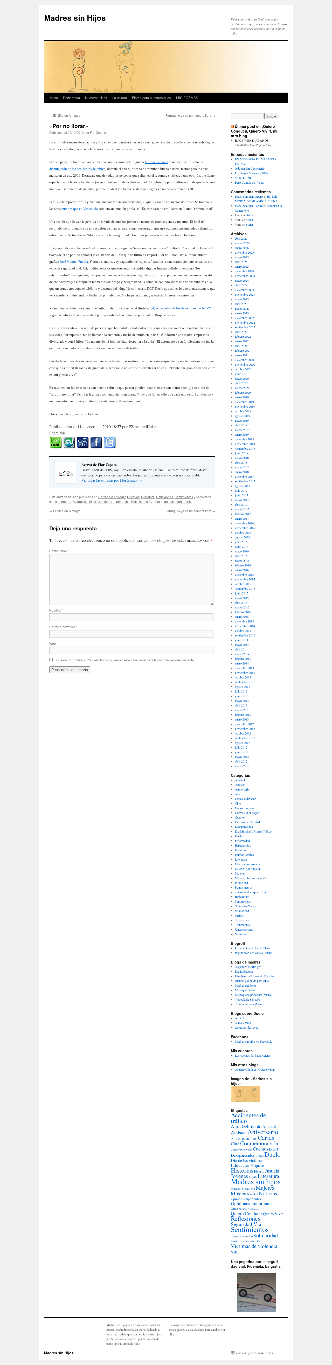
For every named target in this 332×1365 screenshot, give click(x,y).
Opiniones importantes (113, 501)
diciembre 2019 (244, 402)
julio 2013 (241, 691)
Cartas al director (245, 798)
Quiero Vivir (273, 1213)
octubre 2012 (243, 733)
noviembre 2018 (245, 444)
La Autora (119, 97)
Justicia (272, 1170)
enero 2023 (242, 313)
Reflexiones (164, 497)
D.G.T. (274, 1149)
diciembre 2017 (244, 476)
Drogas (259, 1156)
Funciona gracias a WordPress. (255, 1353)
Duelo (239, 836)
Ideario (259, 1171)
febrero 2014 (243, 658)
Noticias (268, 1193)
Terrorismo (241, 920)
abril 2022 (241, 332)
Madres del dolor (245, 985)
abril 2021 (241, 346)
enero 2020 (242, 397)
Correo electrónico (63, 627)
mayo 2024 (242, 280)
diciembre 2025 (244, 252)
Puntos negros (244, 887)
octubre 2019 (243, 411)
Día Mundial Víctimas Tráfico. (253, 831)
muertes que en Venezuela (79, 209)
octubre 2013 (243, 677)
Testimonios (242, 925)
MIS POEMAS (187, 97)
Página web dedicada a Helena (253, 953)
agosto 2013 (242, 686)
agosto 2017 (242, 486)
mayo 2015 (242, 598)
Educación (241, 1165)
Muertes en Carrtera (243, 1188)
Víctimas (240, 934)
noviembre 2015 (245, 579)
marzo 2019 (242, 430)
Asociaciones (247, 1138)
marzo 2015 (242, 607)
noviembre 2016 (245, 528)
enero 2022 (242, 341)
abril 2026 (241, 238)
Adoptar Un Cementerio (250, 168)
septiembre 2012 (245, 738)
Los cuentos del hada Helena (252, 948)
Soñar (250, 215)
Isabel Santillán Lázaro (249, 196)
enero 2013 (242, 719)
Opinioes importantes (246, 1198)
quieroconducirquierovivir (251, 892)
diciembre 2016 (244, 523)
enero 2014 (242, 663)
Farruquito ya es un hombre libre (190, 115)
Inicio (54, 97)
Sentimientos (184, 497)
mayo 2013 (242, 700)
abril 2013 (241, 705)
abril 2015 (241, 602)
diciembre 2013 (244, 668)
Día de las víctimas (247, 1160)
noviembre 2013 (245, 672)
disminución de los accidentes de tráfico (77, 169)
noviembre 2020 (245, 364)
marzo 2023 (242, 308)
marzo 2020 (242, 388)
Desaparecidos (244, 826)
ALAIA (240, 1018)
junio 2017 (241, 495)
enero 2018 (242, 472)
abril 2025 (241, 262)
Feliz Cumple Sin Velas (249, 182)
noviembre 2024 (245, 276)
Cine (238, 803)
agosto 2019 (242, 416)
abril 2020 (241, 383)
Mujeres (240, 873)
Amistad (240, 784)
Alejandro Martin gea (248, 967)
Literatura (148, 497)
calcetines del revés (246, 1027)
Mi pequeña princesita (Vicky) (253, 995)
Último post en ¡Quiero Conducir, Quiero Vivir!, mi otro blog (254, 131)
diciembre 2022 (244, 318)
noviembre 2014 (245, 626)
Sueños (235, 1241)
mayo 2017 (242, 500)
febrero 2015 (243, 612)
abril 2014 (241, 649)
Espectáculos (243, 845)
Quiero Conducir (246, 1213)
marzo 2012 (242, 766)
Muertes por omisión (248, 869)
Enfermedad (242, 841)
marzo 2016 (242, 560)
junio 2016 (241, 546)
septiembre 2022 (245, 327)
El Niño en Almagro (65, 115)
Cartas (266, 1137)
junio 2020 (241, 374)
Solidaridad (242, 911)
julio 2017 (241, 490)
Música (238, 1193)
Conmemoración (245, 808)
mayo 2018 (242, 458)
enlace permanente (178, 501)
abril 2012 (241, 761)
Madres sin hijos (84, 501)
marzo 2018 (242, 467)
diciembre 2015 (244, 574)
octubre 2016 (243, 532)
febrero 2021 (243, 350)
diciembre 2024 (244, 271)
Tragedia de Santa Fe (247, 999)
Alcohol (240, 780)
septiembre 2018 (245, 448)
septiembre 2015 (245, 588)
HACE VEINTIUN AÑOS (252, 140)
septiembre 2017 (245, 481)
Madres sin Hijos (75, 17)
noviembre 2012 (245, 728)
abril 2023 (241, 304)
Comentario (58, 551)
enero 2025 (242, 266)
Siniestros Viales (245, 906)
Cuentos (240, 817)
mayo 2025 (242, 257)
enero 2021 (242, 355)
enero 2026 (242, 248)
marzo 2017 (242, 509)
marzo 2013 (242, 710)
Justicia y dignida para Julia (252, 981)
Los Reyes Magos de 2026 (251, 173)
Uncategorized (244, 929)
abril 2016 (241, 556)
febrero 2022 (243, 336)
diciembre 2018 (244, 439)
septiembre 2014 (245, 635)
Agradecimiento (246, 1126)
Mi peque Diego (245, 990)
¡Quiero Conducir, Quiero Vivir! (255, 1069)
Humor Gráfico (244, 855)
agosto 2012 (242, 742)
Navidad (252, 1194)
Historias (133, 497)
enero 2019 (242, 434)
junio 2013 (241, 696)
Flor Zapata (98, 132)
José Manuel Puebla (74, 262)
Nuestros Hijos (96, 97)
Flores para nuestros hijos (151, 97)
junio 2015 (241, 593)
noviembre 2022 (245, 322)
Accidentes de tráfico (248, 1118)
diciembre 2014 (244, 621)
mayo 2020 (242, 378)
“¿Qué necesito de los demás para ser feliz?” (180, 308)
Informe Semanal (156, 162)
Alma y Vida (243, 1023)
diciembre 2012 (244, 724)
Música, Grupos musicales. (251, 878)
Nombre (56, 610)
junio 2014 (241, 640)
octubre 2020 (243, 369)
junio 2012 (241, 752)
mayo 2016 (242, 551)
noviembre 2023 (245, 294)
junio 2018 (241, 453)
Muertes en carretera (247, 864)
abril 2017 (241, 504)
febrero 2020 (243, 392)
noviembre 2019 (245, 406)
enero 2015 (242, 616)
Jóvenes (239, 1176)
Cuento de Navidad (241, 1149)
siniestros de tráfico (242, 1236)
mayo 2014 (242, 644)
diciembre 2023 (244, 290)
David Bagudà (244, 971)
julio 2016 (241, 542)
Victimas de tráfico (251, 1241)
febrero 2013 (243, 714)
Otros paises (239, 1209)
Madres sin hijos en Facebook (253, 1041)
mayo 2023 (242, 299)
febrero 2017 (243, 514)
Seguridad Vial (247, 1224)
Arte (237, 794)
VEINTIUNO (243, 178)
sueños (239, 915)
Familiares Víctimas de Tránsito (254, 976)
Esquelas (258, 1165)
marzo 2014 (242, 654)
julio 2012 (241, 747)
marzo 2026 (242, 243)
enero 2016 (242, 570)
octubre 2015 (243, 584)
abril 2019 (241, 425)
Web (52, 643)
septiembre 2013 (245, 682)
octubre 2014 (243, 630)
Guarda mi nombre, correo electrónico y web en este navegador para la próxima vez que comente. (125, 660)
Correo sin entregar (112, 497)
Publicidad (241, 883)
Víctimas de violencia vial (254, 1248)
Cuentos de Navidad (247, 822)
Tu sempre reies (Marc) (249, 1004)
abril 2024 (241, 285)
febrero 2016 (243, 565)
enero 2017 (242, 518)
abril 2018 (241, 462)
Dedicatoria (71, 97)
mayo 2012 (242, 756)
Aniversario (242, 789)
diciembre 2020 (244, 360)
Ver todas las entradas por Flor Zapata (111, 480)
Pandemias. (253, 1209)
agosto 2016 (242, 537)
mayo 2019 (242, 420)
